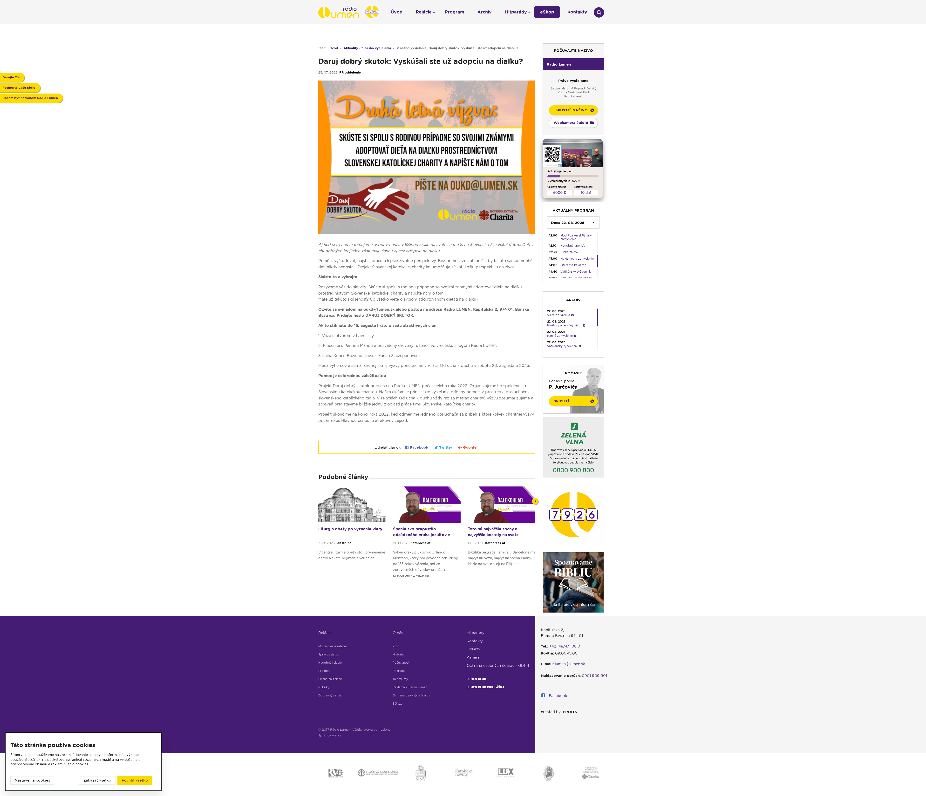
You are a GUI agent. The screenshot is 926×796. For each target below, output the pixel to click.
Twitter (445, 447)
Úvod (333, 48)
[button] (573, 64)
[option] (352, 534)
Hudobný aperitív (572, 245)
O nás (398, 633)
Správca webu (329, 735)
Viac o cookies (76, 764)
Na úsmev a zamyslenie (577, 258)
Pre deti (324, 671)
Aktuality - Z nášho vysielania (367, 48)
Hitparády (475, 633)
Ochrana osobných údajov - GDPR (498, 665)
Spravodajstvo (328, 654)
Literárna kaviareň (573, 265)
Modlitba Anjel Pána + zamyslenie (576, 237)
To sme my (400, 679)
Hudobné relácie (330, 662)
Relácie (325, 633)
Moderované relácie (332, 646)
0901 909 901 (594, 676)
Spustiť (562, 401)
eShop (547, 11)
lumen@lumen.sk (570, 664)
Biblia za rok (569, 252)
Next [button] (535, 501)
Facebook (419, 447)
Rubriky (323, 687)
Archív (484, 11)
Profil (396, 646)
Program (454, 11)
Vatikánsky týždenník (575, 271)
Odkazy (473, 649)
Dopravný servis (329, 695)
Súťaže (397, 703)
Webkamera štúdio (571, 123)
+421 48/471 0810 (564, 646)
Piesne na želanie (330, 679)
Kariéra (473, 657)
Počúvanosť (401, 662)
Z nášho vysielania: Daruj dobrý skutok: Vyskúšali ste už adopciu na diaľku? (457, 48)
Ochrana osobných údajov (411, 695)
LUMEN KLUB (476, 679)
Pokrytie (399, 671)
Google (469, 447)
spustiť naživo (571, 110)
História (398, 654)
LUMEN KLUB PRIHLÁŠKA (485, 687)
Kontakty (475, 641)
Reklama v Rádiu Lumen (410, 687)
